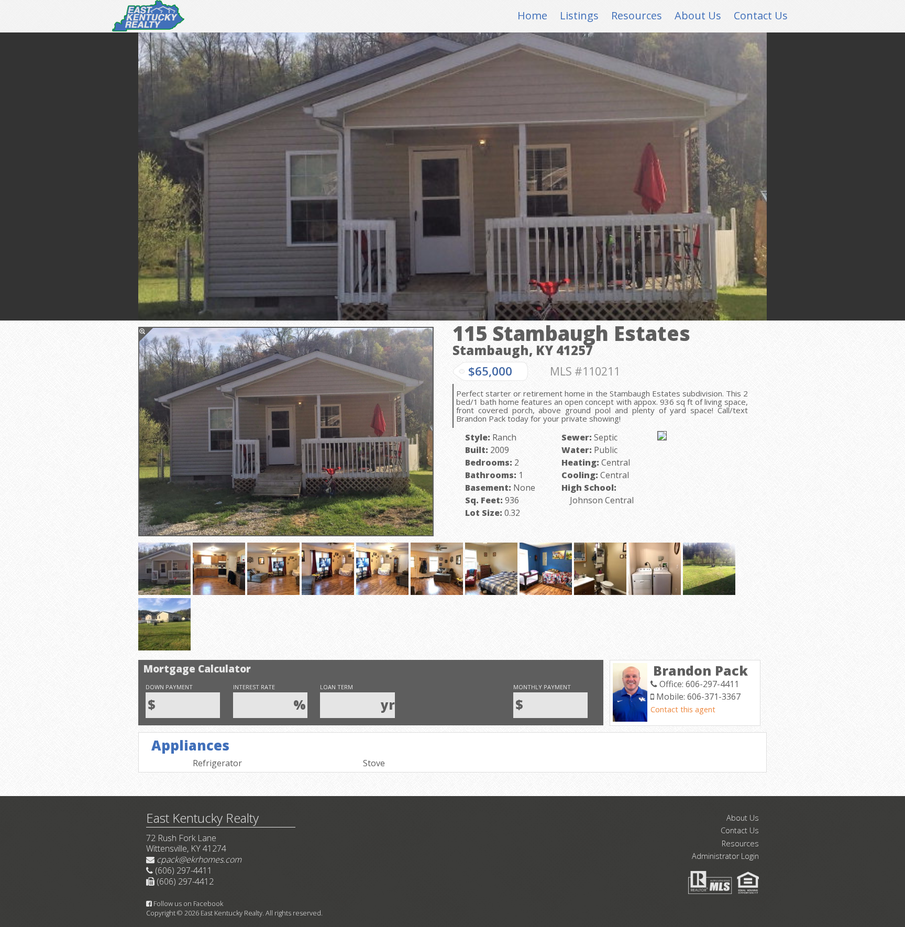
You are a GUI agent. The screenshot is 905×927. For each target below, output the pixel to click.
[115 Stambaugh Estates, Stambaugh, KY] (286, 431)
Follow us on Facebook (187, 903)
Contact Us (761, 15)
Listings (579, 15)
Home (532, 15)
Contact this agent (682, 709)
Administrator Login (725, 856)
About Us (698, 15)
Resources (636, 15)
